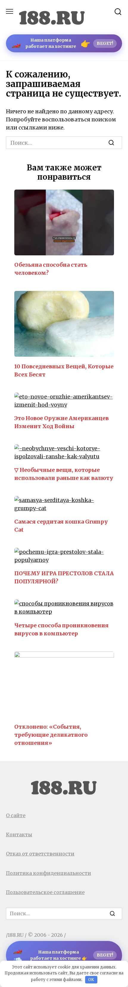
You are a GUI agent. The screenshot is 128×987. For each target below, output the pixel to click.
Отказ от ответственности (40, 854)
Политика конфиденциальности (48, 873)
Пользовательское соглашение (45, 892)
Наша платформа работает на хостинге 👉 (63, 955)
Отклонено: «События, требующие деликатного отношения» (51, 734)
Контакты (19, 834)
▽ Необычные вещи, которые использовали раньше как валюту (63, 473)
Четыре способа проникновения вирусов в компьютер (61, 629)
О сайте (15, 815)
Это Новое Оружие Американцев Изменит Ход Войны (61, 422)
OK (91, 979)
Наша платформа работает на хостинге (62, 43)
